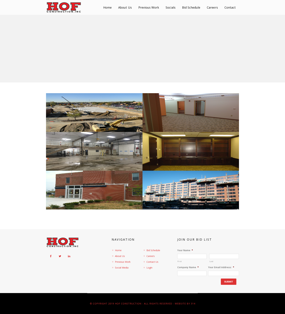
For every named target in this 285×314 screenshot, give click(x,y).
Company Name (188, 267)
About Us (125, 7)
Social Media (121, 267)
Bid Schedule (191, 7)
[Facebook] (51, 256)
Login (149, 267)
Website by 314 (185, 303)
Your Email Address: (221, 267)
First (179, 261)
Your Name (185, 250)
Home (107, 7)
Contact (230, 7)
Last (211, 261)
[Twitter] (60, 256)
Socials (170, 7)
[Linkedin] (69, 256)
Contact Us (152, 261)
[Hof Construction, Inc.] (63, 7)
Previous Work (148, 7)
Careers (212, 7)
